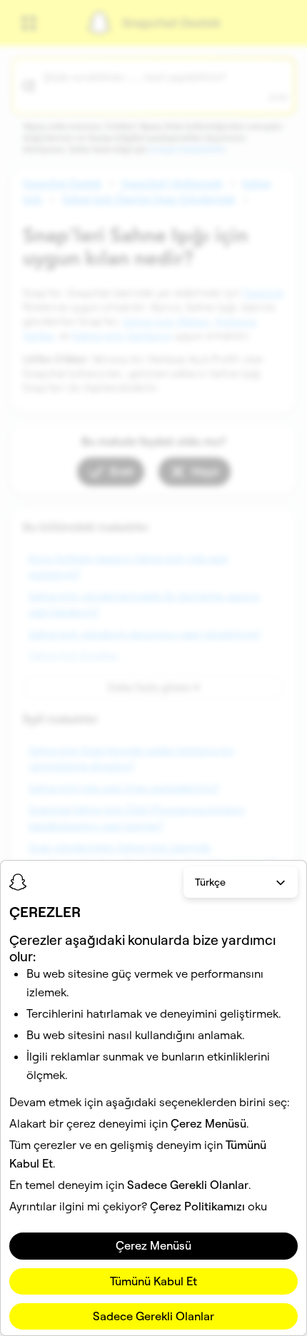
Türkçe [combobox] (210, 882)
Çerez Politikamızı (197, 1206)
